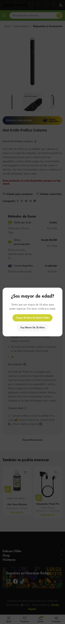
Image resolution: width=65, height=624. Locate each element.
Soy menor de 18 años (32, 327)
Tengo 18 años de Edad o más (32, 317)
